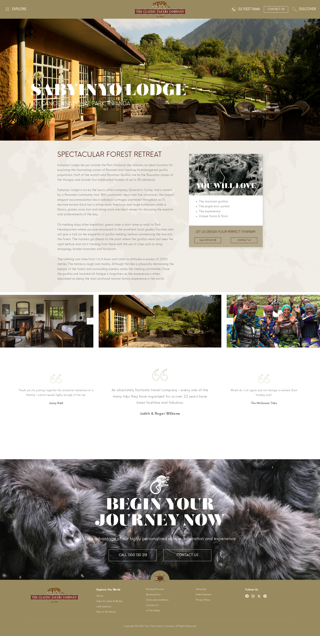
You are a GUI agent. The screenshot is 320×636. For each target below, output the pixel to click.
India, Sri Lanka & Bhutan (109, 601)
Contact (276, 9)
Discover (307, 9)
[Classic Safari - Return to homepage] (160, 9)
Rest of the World (105, 612)
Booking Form (153, 594)
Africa (99, 596)
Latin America (103, 606)
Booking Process (155, 589)
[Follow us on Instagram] (253, 596)
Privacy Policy (203, 600)
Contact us (244, 240)
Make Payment (204, 594)
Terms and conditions (157, 600)
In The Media (153, 610)
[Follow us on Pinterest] (265, 596)
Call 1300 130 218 (207, 240)
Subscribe (201, 589)
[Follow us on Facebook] (247, 596)
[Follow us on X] (259, 596)
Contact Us (187, 555)
